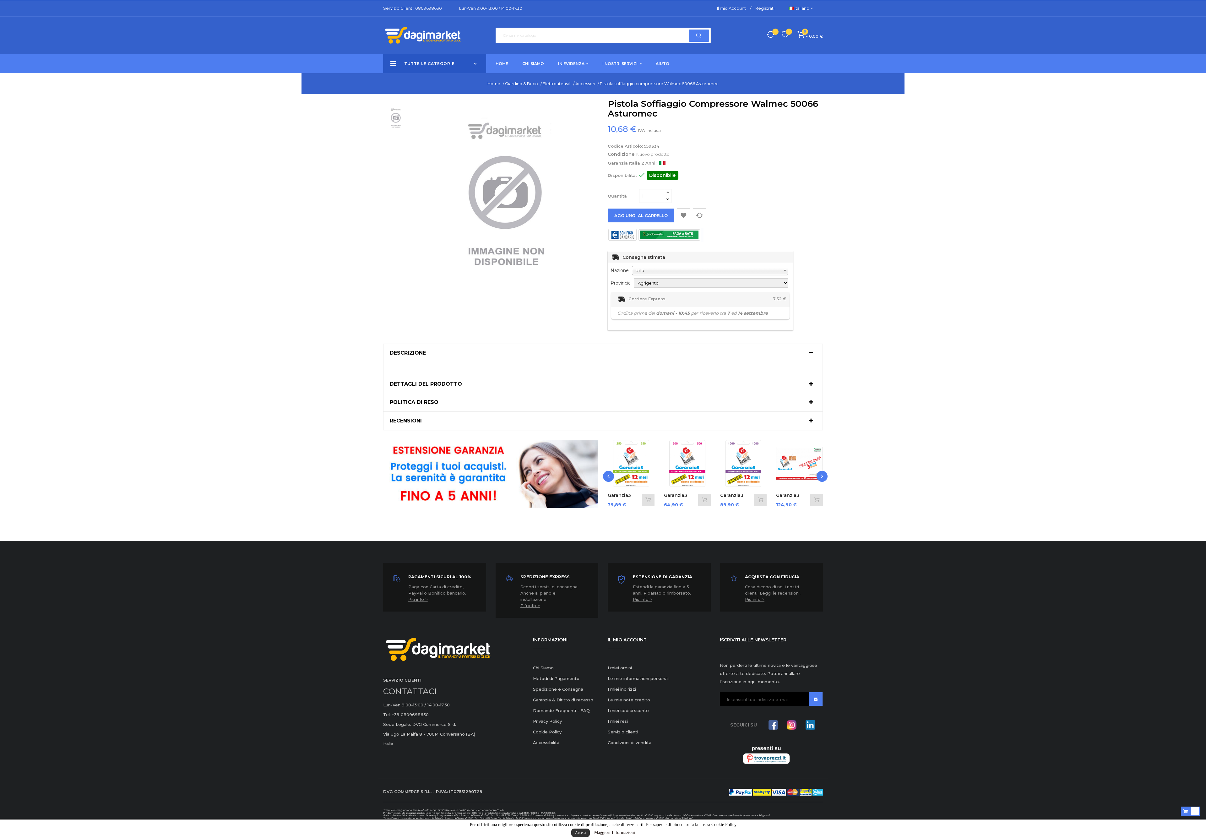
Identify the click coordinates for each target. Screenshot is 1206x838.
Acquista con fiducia (772, 576)
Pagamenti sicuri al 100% (439, 576)
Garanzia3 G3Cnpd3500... (736, 498)
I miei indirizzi (622, 689)
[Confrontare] (770, 35)
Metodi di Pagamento (556, 678)
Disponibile (662, 175)
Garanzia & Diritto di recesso (563, 699)
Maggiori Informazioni (614, 832)
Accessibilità (546, 742)
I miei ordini (620, 667)
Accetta (580, 832)
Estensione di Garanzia (662, 576)
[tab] (603, 353)
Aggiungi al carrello (641, 215)
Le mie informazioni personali (639, 678)
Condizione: (621, 154)
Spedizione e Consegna (558, 689)
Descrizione (408, 353)
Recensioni (406, 421)
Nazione (620, 270)
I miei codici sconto (628, 710)
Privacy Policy (547, 721)
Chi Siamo (543, 667)
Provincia (621, 283)
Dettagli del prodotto (426, 384)
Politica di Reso (414, 402)
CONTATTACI (410, 691)
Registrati (764, 8)
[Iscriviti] (816, 699)
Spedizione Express (545, 576)
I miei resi (618, 721)
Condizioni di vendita (629, 742)
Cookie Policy (547, 731)
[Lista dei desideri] (785, 35)
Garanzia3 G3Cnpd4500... (793, 498)
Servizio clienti (623, 731)
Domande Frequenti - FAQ (561, 710)
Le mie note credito (629, 699)
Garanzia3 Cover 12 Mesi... (625, 498)
